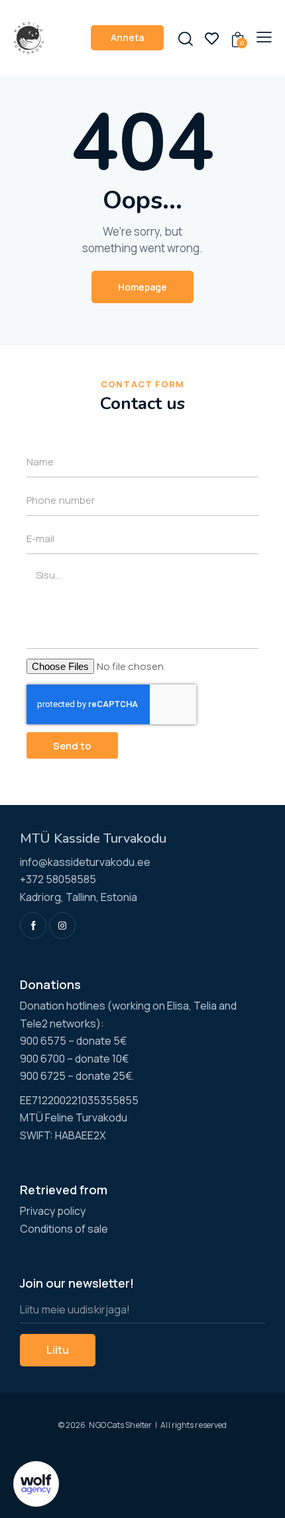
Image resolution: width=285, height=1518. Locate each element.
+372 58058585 (58, 879)
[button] (264, 36)
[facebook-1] (33, 925)
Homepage (142, 287)
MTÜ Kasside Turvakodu (93, 838)
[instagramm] (62, 925)
